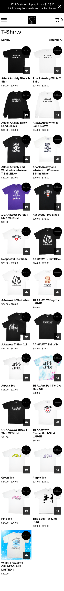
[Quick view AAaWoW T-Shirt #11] (26, 336)
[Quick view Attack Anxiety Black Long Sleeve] (26, 115)
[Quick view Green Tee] (26, 469)
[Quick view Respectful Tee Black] (57, 207)
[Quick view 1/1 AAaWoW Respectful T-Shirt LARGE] (57, 422)
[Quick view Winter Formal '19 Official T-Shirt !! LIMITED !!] (26, 555)
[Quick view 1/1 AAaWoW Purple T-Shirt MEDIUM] (26, 207)
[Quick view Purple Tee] (57, 469)
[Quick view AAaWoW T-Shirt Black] (57, 251)
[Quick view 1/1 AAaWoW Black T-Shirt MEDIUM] (26, 422)
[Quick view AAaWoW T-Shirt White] (26, 292)
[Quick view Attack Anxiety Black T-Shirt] (26, 70)
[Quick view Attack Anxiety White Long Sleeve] (57, 115)
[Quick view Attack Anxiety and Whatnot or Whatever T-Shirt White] (57, 159)
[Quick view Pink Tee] (26, 511)
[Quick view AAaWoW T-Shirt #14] (57, 336)
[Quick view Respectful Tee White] (26, 251)
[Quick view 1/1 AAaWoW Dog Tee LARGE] (57, 292)
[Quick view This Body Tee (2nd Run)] (57, 511)
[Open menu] (4, 20)
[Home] (32, 20)
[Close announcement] (59, 6)
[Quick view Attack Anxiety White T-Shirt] (57, 70)
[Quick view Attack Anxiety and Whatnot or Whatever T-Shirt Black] (26, 159)
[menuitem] (32, 40)
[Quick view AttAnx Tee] (26, 377)
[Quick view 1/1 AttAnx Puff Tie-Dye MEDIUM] (57, 377)
